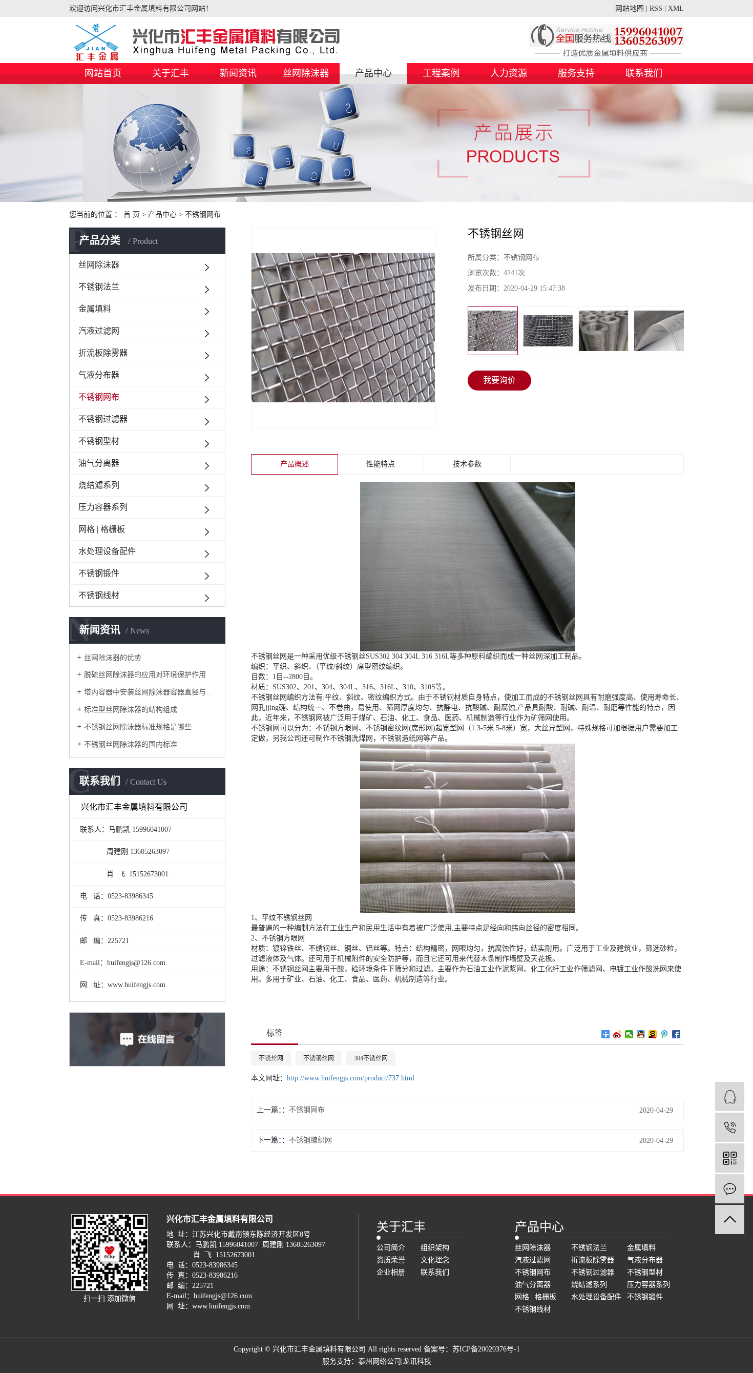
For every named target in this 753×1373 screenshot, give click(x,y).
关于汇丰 (170, 73)
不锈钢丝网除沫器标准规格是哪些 (138, 727)
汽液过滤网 (98, 330)
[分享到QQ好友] (641, 1034)
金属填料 (94, 308)
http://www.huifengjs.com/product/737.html (350, 1078)
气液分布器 (98, 375)
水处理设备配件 (107, 551)
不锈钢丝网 (318, 1058)
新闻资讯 (238, 73)
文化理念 (435, 1260)
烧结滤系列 (98, 485)
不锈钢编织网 (310, 1140)
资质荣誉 (390, 1260)
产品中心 (373, 73)
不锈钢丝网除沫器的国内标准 (130, 744)
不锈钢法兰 (98, 286)
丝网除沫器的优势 (112, 658)
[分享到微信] (629, 1034)
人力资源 (508, 73)
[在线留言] (729, 1188)
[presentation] (475, 331)
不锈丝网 (271, 1058)
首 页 (131, 214)
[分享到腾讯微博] (664, 1034)
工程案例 (441, 73)
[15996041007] (729, 1127)
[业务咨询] (729, 1096)
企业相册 (390, 1272)
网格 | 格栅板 (101, 529)
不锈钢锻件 (98, 573)
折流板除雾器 (103, 353)
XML (676, 8)
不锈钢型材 (98, 441)
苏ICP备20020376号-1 (486, 1349)
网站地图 (629, 8)
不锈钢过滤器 (103, 419)
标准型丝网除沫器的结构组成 (130, 709)
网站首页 (103, 73)
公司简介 (390, 1248)
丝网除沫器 (306, 73)
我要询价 (499, 380)
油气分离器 (98, 463)
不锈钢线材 (98, 595)
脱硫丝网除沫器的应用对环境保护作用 (145, 675)
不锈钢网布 (203, 214)
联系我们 (643, 73)
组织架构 (435, 1248)
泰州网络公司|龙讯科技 (394, 1361)
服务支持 (576, 73)
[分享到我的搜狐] (653, 1034)
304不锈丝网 (371, 1058)
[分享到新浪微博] (617, 1034)
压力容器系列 (103, 507)
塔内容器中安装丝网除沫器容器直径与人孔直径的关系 (151, 692)
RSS (656, 8)
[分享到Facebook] (676, 1034)
